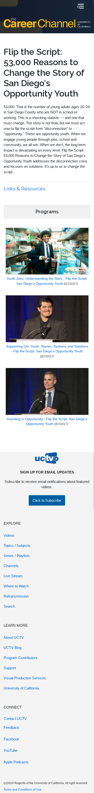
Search (9, 606)
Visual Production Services (25, 678)
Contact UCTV (15, 718)
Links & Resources (25, 189)
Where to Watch (16, 586)
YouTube (10, 750)
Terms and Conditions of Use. (23, 789)
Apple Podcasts (16, 762)
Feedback (11, 727)
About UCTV (14, 637)
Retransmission (16, 596)
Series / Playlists (17, 556)
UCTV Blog (12, 648)
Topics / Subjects (17, 545)
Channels (11, 566)
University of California (21, 688)
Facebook (11, 739)
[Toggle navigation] (80, 6)
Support (10, 668)
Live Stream (13, 576)
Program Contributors (21, 658)
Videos (9, 535)
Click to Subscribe (47, 500)
